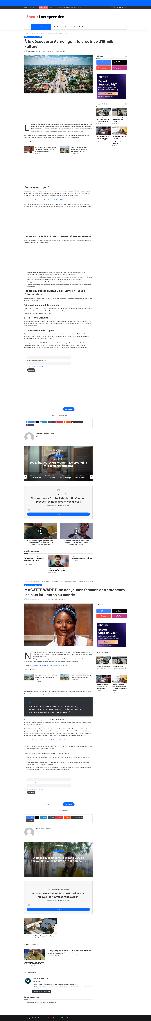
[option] (58, 463)
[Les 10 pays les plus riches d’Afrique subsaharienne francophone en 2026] (64, 149)
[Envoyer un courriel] (39, 51)
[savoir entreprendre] (45, 17)
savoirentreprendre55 (33, 51)
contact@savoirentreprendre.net (36, 360)
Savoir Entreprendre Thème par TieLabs (60, 1018)
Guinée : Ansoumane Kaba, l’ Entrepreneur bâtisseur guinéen (82, 558)
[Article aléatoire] (122, 7)
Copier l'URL (68, 409)
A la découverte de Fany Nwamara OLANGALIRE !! (47, 200)
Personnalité (37, 37)
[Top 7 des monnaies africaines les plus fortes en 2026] (103, 130)
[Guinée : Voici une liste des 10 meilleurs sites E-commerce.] (103, 112)
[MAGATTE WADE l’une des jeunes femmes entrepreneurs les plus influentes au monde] (29, 149)
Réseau (59, 27)
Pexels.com (40, 92)
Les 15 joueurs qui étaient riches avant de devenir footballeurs (58, 569)
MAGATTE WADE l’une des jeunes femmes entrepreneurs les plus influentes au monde (45, 149)
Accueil (28, 27)
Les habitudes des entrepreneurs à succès (118, 119)
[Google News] (63, 415)
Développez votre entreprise (41, 27)
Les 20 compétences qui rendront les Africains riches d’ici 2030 (58, 464)
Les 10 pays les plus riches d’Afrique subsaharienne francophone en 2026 (79, 149)
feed (53, 27)
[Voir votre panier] (120, 7)
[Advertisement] (58, 108)
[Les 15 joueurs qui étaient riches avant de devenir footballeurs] (58, 561)
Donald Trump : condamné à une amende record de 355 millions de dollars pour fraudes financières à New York (34, 559)
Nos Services (83, 27)
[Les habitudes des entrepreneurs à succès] (119, 112)
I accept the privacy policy (36, 366)
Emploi (67, 27)
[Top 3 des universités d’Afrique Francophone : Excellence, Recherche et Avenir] (119, 130)
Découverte (34, 33)
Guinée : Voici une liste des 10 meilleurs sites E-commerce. (103, 119)
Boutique (74, 27)
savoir (29, 354)
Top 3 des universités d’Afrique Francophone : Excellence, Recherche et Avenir (119, 140)
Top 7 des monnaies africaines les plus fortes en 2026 (102, 138)
